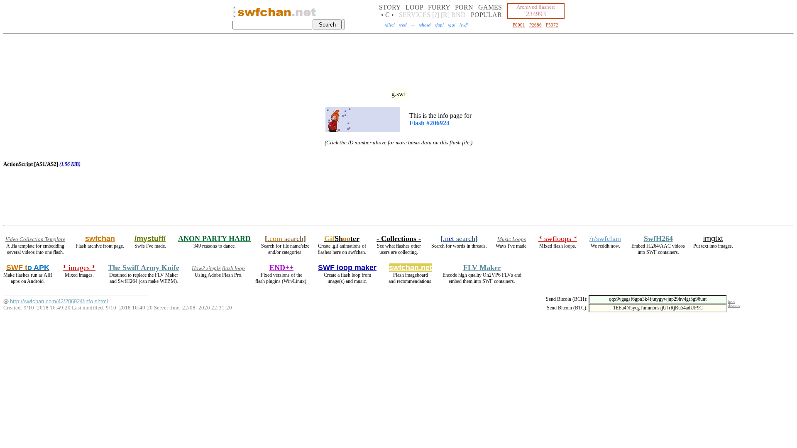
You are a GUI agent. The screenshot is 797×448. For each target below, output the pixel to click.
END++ (281, 267)
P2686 (535, 24)
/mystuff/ (150, 238)
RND (458, 14)
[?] (435, 14)
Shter (341, 238)
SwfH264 (658, 238)
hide (731, 301)
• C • (387, 14)
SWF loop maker (347, 267)
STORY (390, 7)
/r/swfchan (605, 238)
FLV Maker (482, 267)
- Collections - (398, 238)
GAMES (490, 7)
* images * (79, 267)
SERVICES (414, 14)
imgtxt (713, 238)
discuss (734, 306)
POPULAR (486, 14)
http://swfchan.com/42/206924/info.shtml (59, 301)
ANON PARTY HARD (214, 238)
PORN (464, 7)
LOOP (414, 7)
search (285, 238)
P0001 (519, 24)
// (390, 24)
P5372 (552, 24)
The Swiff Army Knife (143, 267)
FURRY (439, 7)
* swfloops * (557, 238)
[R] (445, 14)
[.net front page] (234, 14)
